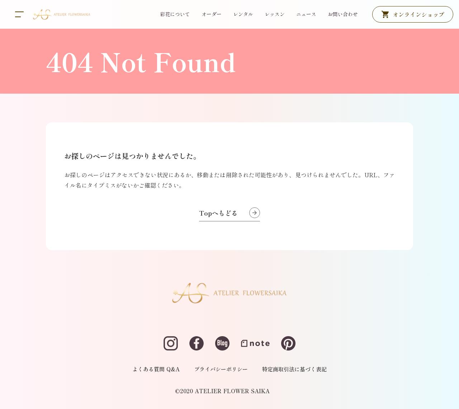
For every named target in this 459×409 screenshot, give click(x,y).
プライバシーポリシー (221, 369)
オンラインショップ (418, 14)
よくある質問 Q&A (156, 369)
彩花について (175, 14)
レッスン (275, 14)
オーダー (212, 14)
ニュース (306, 14)
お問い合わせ (343, 14)
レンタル (243, 14)
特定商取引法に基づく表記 (294, 369)
